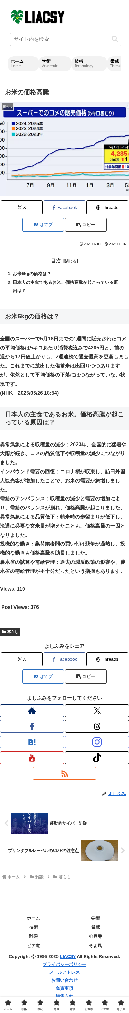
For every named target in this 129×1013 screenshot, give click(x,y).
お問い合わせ (64, 980)
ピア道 (33, 945)
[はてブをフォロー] (32, 742)
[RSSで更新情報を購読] (64, 773)
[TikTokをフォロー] (97, 757)
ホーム (33, 917)
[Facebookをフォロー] (32, 726)
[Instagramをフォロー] (97, 742)
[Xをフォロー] (97, 710)
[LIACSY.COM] (38, 16)
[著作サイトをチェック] (32, 710)
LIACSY (68, 956)
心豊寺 (95, 936)
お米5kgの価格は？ (32, 273)
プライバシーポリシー (64, 964)
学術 (95, 917)
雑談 (33, 936)
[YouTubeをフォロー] (32, 757)
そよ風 (95, 945)
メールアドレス (64, 972)
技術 (33, 926)
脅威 (95, 926)
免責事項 (64, 988)
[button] (115, 39)
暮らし (12, 632)
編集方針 (64, 996)
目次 (56, 260)
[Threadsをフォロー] (97, 726)
